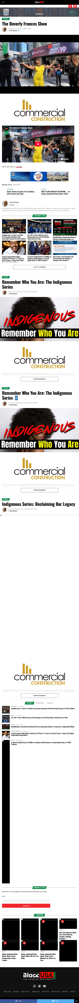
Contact (72, 992)
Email (3, 896)
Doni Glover (13, 30)
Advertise (65, 992)
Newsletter (45, 992)
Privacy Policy (25, 992)
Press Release (55, 992)
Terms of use (36, 992)
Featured (17, 185)
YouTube (19, 167)
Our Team (15, 992)
